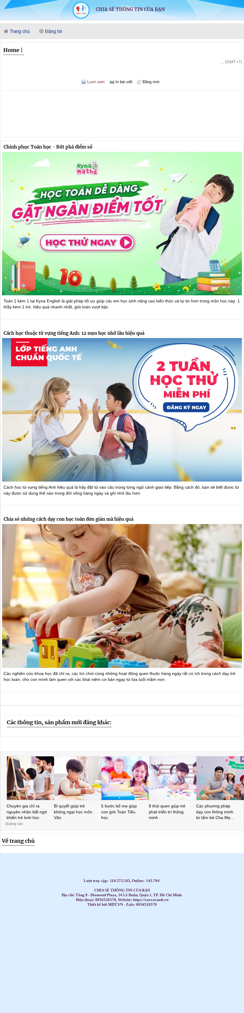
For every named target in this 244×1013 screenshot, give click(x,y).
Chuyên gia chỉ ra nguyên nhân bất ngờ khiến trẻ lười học (27, 812)
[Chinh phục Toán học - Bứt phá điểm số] (122, 224)
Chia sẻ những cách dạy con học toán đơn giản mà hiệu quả (68, 519)
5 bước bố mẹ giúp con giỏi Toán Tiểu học (119, 812)
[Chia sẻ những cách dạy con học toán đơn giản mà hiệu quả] (122, 596)
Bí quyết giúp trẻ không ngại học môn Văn (73, 812)
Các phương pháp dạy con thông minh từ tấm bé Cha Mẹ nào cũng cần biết (214, 812)
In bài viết (123, 82)
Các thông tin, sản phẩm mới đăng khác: (59, 722)
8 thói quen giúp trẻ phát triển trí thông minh (167, 812)
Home (11, 50)
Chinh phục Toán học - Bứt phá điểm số (48, 147)
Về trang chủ (18, 840)
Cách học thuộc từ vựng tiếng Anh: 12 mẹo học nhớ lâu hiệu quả (74, 333)
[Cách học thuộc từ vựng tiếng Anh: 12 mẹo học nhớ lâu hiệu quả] (122, 410)
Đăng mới (151, 82)
